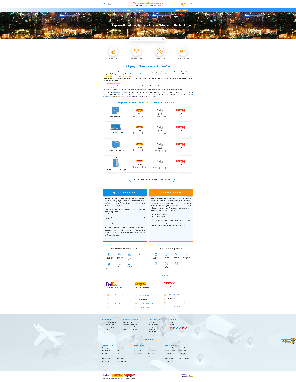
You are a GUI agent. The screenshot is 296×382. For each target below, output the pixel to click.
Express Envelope (134, 74)
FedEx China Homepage (117, 295)
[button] (288, 340)
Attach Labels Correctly (129, 327)
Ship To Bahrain (106, 350)
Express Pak (143, 74)
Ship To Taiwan (169, 361)
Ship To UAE (105, 364)
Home (105, 10)
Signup (185, 10)
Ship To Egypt (120, 350)
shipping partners (117, 92)
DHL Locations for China (144, 307)
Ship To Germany (137, 353)
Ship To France (152, 350)
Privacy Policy (152, 334)
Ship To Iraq (105, 353)
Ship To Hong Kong (170, 350)
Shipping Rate (139, 10)
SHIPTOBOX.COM (114, 10)
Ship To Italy (151, 353)
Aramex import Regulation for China (177, 302)
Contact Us (172, 324)
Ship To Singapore (184, 358)
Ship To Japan (183, 353)
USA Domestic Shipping (108, 324)
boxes (154, 74)
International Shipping (108, 327)
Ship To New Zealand (185, 356)
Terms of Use (152, 331)
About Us (172, 322)
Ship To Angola (120, 347)
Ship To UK (151, 356)
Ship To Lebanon (106, 358)
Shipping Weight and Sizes (130, 329)
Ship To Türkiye (137, 356)
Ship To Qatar (105, 361)
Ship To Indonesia (169, 353)
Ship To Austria (137, 347)
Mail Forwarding (127, 10)
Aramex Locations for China (174, 306)
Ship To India (182, 350)
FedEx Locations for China (118, 307)
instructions (123, 94)
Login (178, 10)
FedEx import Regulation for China (120, 303)
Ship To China (182, 347)
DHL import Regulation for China (147, 303)
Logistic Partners (106, 329)
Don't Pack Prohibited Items (130, 322)
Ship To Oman (120, 358)
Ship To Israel (120, 353)
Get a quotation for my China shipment (152, 179)
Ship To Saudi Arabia (122, 361)
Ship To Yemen (120, 364)
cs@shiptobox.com (187, 6)
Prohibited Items (153, 322)
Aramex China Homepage (174, 294)
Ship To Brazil (151, 347)
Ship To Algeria (106, 347)
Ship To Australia (169, 347)
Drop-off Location (153, 324)
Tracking (151, 327)
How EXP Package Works (109, 322)
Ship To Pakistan (169, 358)
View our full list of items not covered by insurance (171, 276)
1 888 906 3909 (188, 3)
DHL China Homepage (144, 295)
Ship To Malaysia (169, 356)
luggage (149, 74)
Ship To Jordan (105, 356)
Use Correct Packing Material (130, 324)
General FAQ (152, 329)
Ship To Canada (137, 350)
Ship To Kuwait (120, 356)
